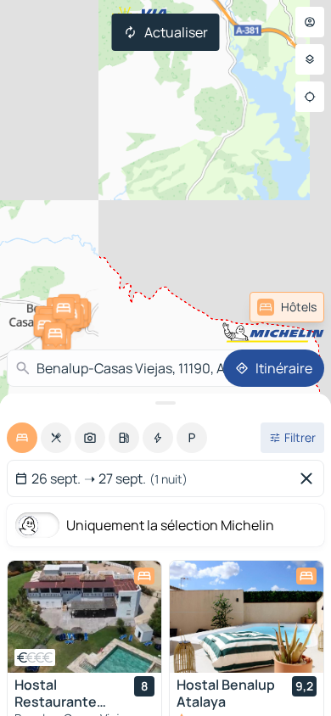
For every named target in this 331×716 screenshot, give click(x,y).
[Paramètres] (309, 59)
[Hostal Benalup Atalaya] (246, 617)
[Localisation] (309, 96)
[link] (287, 307)
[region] (84, 617)
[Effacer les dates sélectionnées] (309, 478)
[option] (22, 437)
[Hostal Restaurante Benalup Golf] (84, 617)
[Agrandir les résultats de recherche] (165, 403)
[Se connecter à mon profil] (309, 22)
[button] (55, 333)
